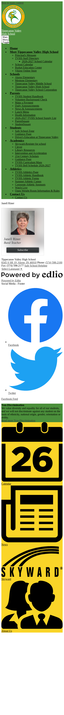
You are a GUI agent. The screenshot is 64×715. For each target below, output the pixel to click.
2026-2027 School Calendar (37, 61)
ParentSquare (22, 121)
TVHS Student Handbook (29, 96)
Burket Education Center (28, 67)
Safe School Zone (24, 131)
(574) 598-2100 (53, 262)
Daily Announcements (27, 105)
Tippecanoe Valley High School (32, 86)
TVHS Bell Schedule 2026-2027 (33, 165)
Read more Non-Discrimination (18, 420)
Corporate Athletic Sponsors (30, 184)
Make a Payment (24, 102)
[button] (34, 52)
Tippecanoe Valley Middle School (33, 83)
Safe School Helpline (35, 265)
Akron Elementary (25, 77)
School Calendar (24, 64)
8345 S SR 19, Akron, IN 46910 (19, 262)
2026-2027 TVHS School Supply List (35, 118)
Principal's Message (25, 55)
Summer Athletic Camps (28, 181)
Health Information (25, 115)
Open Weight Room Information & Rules (37, 190)
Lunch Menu (22, 111)
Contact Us (21, 197)
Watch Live (21, 187)
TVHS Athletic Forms (27, 178)
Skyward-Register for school (30, 143)
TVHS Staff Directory (27, 58)
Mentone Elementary (26, 80)
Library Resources (25, 150)
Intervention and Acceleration (31, 153)
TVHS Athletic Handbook (29, 175)
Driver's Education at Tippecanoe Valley (36, 137)
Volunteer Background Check (31, 99)
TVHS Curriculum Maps (28, 162)
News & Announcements (28, 108)
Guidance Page (23, 134)
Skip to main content (12, 2)
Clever (18, 146)
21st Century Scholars (27, 156)
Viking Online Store (26, 70)
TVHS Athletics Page (26, 172)
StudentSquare (23, 124)
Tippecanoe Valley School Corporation (36, 89)
